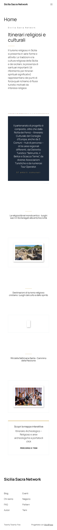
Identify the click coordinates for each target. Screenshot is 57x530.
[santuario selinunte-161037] (28, 246)
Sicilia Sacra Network (16, 4)
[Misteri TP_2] (28, 389)
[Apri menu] (51, 4)
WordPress (48, 524)
